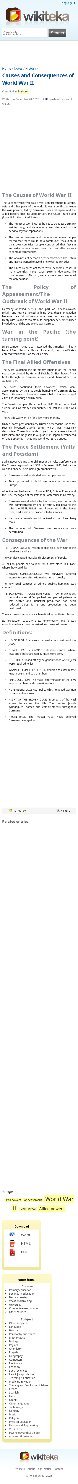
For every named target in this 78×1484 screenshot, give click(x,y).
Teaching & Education (22, 1378)
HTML (26, 1243)
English (13, 1352)
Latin (12, 1396)
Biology (13, 1341)
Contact (58, 1469)
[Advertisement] (39, 52)
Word (25, 1235)
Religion (14, 1418)
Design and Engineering (23, 1425)
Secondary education (21, 1293)
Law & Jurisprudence (21, 1374)
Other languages (19, 1403)
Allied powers (52, 1208)
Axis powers (13, 1200)
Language (15, 1327)
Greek (12, 1400)
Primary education (20, 1290)
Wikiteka (20, 1469)
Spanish (14, 1392)
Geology (14, 1411)
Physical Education (20, 1422)
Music (12, 1414)
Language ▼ (68, 3)
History (30, 68)
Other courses (17, 1312)
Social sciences (18, 1370)
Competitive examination (24, 1308)
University (15, 1304)
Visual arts (15, 1429)
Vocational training (20, 1301)
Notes (18, 68)
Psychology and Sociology (24, 1433)
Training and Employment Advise (29, 1385)
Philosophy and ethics (22, 1334)
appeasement (33, 1200)
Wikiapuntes (36, 1476)
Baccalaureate (18, 1297)
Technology (16, 1407)
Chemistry (15, 1349)
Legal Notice (44, 1469)
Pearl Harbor (28, 1209)
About (31, 1469)
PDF (24, 1252)
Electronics (15, 1363)
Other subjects (18, 1323)
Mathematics (17, 1338)
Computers (16, 1359)
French (13, 1389)
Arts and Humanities (21, 1436)
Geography (16, 1356)
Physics (13, 1345)
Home (6, 68)
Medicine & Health (20, 1381)
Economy (14, 1367)
